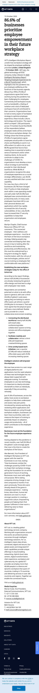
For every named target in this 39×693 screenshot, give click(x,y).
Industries (8, 626)
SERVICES (7, 631)
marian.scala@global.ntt (15, 598)
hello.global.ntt (24, 516)
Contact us (7, 666)
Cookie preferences (25, 669)
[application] (19, 684)
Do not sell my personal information (10, 673)
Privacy (22, 666)
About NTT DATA (10, 644)
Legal (6, 653)
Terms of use (7, 669)
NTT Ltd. (23, 70)
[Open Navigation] (36, 9)
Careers (7, 649)
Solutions (8, 640)
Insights (7, 635)
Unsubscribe (23, 672)
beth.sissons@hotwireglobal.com (18, 610)
